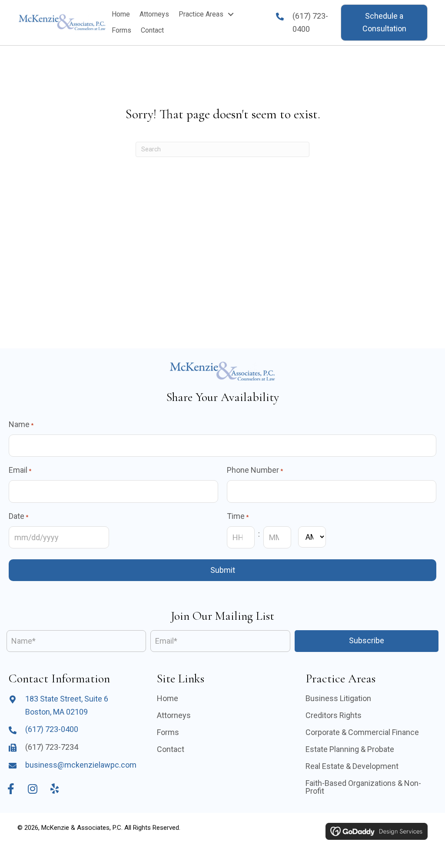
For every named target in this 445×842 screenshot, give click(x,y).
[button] (384, 22)
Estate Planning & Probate (350, 749)
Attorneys (174, 715)
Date (18, 516)
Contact (170, 749)
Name (21, 424)
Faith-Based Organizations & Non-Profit (363, 787)
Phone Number (255, 469)
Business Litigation (338, 698)
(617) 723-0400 (51, 729)
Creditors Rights (334, 715)
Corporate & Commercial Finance (362, 732)
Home (167, 698)
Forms (168, 732)
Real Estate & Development (352, 766)
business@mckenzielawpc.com (80, 764)
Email (20, 469)
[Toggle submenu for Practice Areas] (230, 14)
